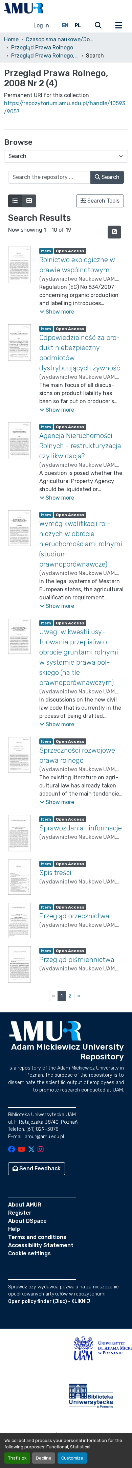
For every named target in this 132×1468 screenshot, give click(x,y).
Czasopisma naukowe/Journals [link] (59, 39)
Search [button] (109, 177)
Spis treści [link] (55, 873)
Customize (72, 1458)
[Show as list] (15, 200)
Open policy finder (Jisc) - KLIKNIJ (49, 1301)
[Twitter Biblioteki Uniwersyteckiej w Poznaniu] (31, 1150)
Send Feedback (39, 1168)
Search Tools (102, 201)
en (65, 25)
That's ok (17, 1458)
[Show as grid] (29, 200)
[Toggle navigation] (118, 25)
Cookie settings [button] (29, 1253)
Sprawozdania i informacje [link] (80, 828)
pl (78, 25)
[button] (23, 8)
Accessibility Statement (40, 1245)
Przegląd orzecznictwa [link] (74, 916)
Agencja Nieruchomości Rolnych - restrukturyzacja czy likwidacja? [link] (80, 446)
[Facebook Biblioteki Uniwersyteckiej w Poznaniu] (11, 1150)
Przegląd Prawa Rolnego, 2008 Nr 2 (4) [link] (45, 55)
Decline (43, 1458)
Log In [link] (41, 25)
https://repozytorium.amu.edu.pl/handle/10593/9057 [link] (64, 107)
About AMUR (24, 1204)
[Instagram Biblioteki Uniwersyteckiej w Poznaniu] (41, 1150)
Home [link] (11, 39)
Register (19, 1213)
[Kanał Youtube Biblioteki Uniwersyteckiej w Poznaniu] (21, 1150)
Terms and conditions (37, 1237)
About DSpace (27, 1221)
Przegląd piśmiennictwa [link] (76, 960)
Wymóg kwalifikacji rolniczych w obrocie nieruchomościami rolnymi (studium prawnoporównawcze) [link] (80, 544)
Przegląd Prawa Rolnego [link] (42, 47)
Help (14, 1229)
